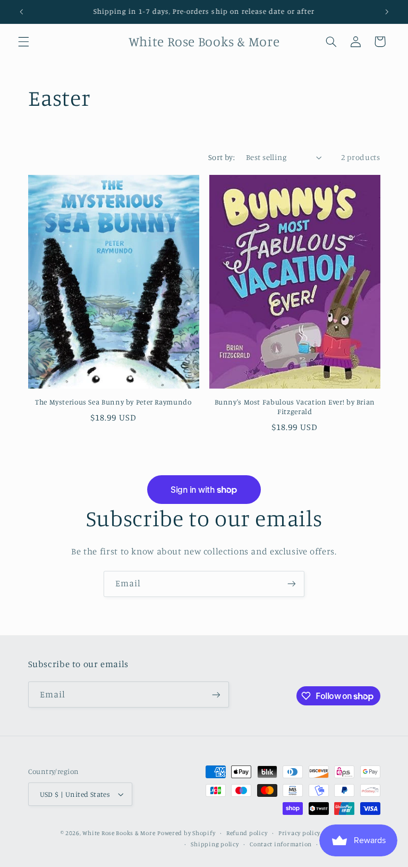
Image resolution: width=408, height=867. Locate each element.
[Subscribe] (291, 584)
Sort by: (221, 157)
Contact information (281, 844)
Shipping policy (215, 844)
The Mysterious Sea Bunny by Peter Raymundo (113, 402)
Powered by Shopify (186, 833)
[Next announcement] (386, 11)
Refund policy (247, 833)
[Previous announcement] (21, 11)
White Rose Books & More (118, 833)
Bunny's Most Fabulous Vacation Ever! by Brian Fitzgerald (295, 407)
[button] (23, 41)
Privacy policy (299, 833)
